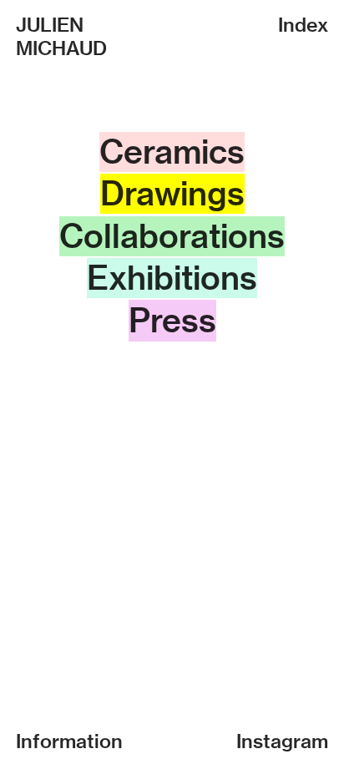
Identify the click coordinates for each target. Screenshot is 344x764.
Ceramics (172, 152)
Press (172, 321)
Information (69, 741)
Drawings (172, 194)
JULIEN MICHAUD (61, 36)
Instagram (282, 741)
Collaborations (172, 236)
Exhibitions (172, 278)
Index (303, 25)
